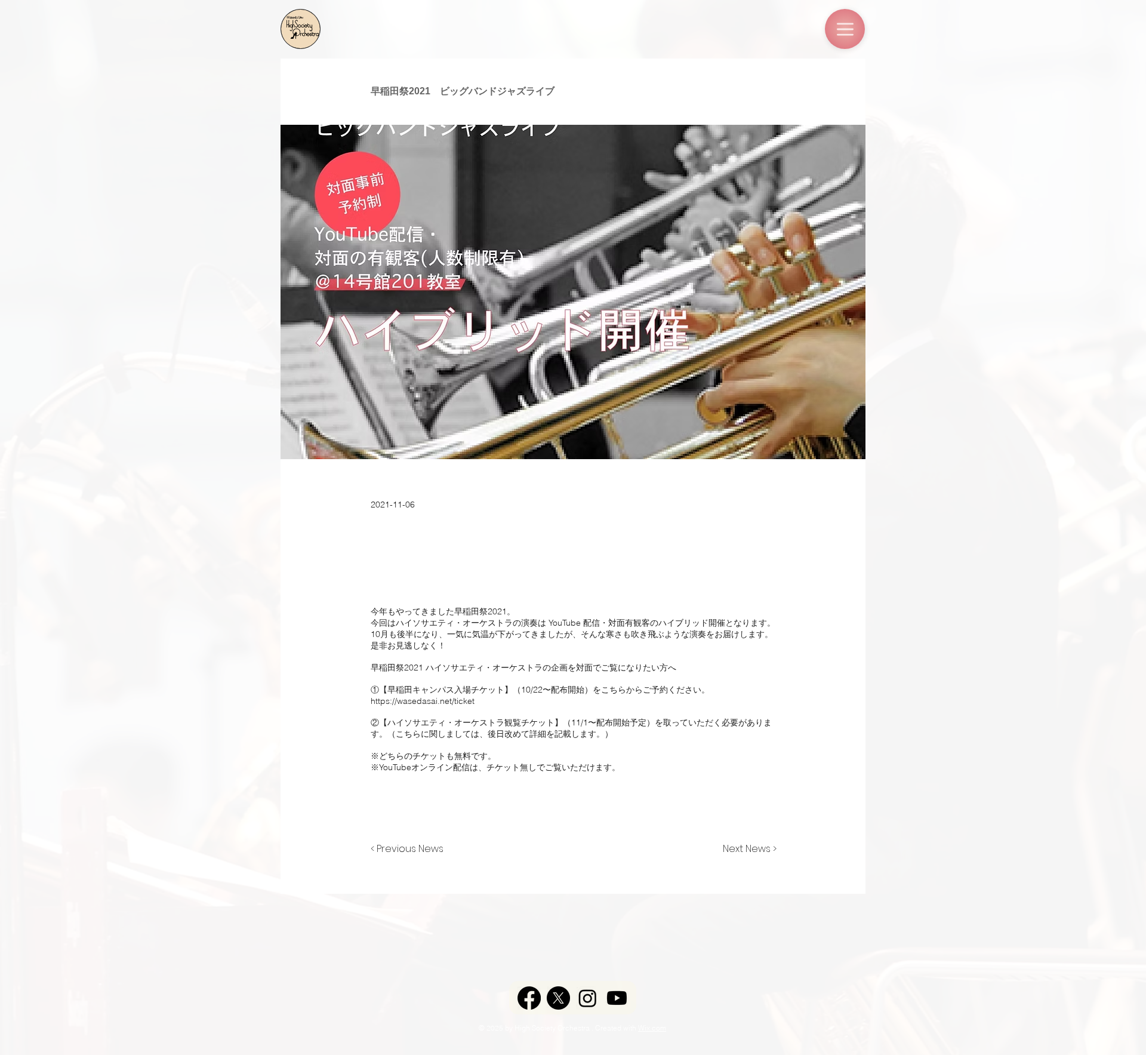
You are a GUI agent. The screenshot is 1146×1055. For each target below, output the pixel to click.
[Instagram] (587, 998)
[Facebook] (529, 998)
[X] (558, 998)
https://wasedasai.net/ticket (423, 701)
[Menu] (845, 29)
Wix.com (652, 1027)
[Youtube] (617, 998)
